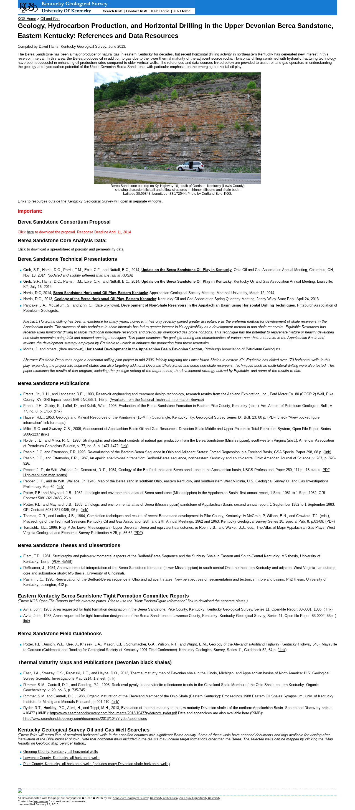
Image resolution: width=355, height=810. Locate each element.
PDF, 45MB (62, 562)
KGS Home (27, 19)
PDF (271, 417)
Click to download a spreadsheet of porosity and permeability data (70, 249)
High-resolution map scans (44, 475)
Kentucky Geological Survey (130, 797)
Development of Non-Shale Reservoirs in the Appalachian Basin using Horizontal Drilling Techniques (208, 305)
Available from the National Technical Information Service (157, 400)
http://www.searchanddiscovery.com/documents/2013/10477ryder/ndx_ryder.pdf (113, 713)
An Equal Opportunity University (199, 797)
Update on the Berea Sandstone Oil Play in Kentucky (186, 270)
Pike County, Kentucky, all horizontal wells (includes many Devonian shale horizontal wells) (96, 764)
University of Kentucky (164, 797)
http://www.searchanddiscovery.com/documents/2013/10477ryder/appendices (85, 719)
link (57, 411)
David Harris (49, 46)
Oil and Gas (50, 19)
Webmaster (41, 801)
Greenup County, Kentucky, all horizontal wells (60, 752)
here (30, 232)
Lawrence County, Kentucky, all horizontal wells (61, 758)
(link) (115, 702)
